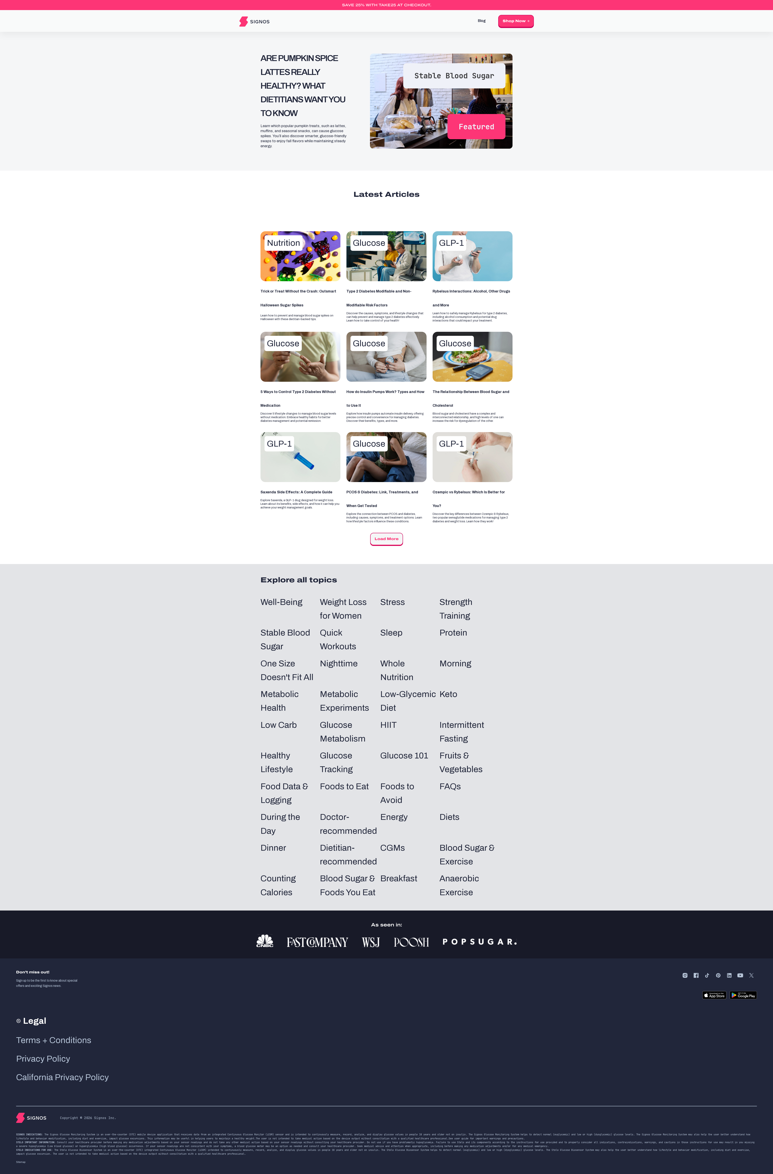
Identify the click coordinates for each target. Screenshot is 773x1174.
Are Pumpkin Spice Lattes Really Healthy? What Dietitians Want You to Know (302, 85)
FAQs (450, 786)
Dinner (273, 847)
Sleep (391, 632)
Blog (482, 21)
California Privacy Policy (62, 1077)
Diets (449, 817)
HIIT (388, 725)
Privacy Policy (43, 1058)
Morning (455, 663)
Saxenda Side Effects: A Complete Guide (296, 492)
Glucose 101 (404, 755)
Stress (392, 602)
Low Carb (278, 725)
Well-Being (281, 602)
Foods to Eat (344, 786)
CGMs (392, 847)
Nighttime (339, 663)
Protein (453, 632)
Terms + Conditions (53, 1040)
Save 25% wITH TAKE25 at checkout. (386, 5)
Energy (394, 817)
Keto (448, 694)
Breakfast (398, 878)
